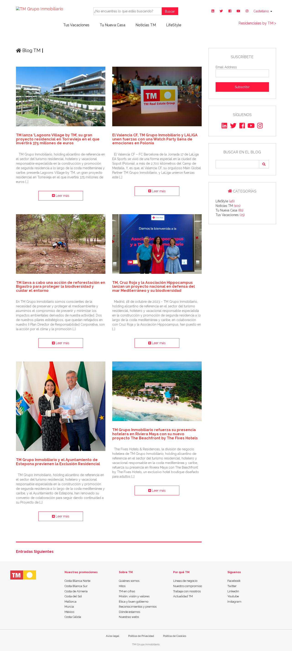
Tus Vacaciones (76, 25)
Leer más (62, 196)
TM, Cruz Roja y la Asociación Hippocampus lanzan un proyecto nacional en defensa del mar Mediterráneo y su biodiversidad (153, 286)
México (69, 612)
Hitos (122, 586)
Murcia (69, 606)
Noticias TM (146, 25)
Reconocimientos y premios (137, 606)
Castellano (261, 11)
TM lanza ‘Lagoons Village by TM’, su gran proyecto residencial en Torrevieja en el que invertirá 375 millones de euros (57, 139)
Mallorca (70, 601)
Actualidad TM (183, 596)
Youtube (233, 596)
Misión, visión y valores (134, 596)
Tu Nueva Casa (112, 25)
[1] (264, 164)
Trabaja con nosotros (187, 591)
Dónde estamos (129, 612)
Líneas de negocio (185, 580)
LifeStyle (173, 25)
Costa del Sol (73, 596)
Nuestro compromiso (187, 586)
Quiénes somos (129, 580)
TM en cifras (127, 591)
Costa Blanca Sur (76, 586)
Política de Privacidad (141, 636)
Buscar (170, 11)
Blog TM (31, 50)
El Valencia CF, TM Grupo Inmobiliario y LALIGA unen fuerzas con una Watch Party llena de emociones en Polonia (155, 139)
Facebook (233, 580)
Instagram (234, 601)
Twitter (232, 586)
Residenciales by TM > (257, 23)
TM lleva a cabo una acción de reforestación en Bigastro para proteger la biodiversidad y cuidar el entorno (60, 286)
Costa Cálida (73, 617)
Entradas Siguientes (35, 551)
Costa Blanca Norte (77, 580)
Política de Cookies (174, 636)
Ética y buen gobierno (133, 601)
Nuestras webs (129, 617)
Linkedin (233, 591)
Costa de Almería (76, 591)
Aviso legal (112, 636)
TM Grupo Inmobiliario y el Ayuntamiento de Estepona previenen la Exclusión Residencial (58, 462)
